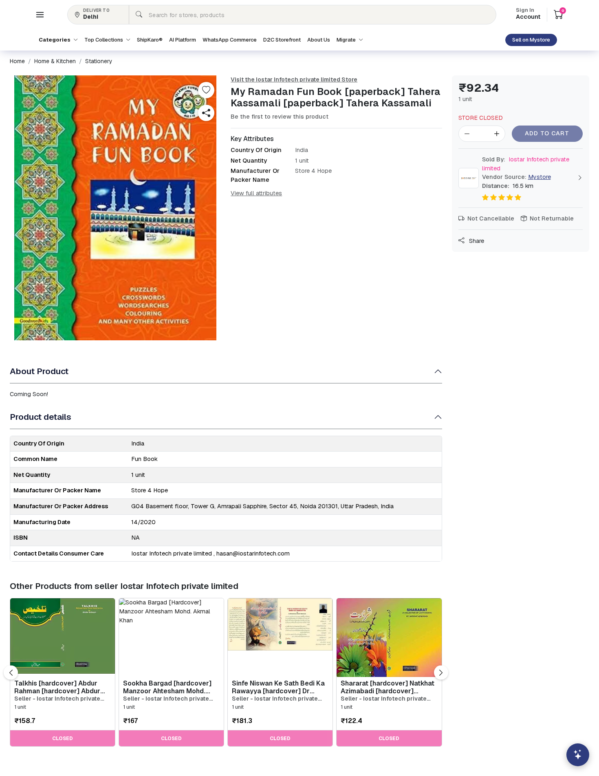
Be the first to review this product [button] (279, 116)
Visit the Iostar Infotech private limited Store (294, 79)
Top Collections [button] (104, 39)
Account (528, 14)
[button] (39, 14)
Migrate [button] (347, 39)
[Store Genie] (577, 754)
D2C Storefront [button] (282, 39)
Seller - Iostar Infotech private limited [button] (57, 698)
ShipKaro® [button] (150, 39)
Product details (40, 416)
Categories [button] (55, 39)
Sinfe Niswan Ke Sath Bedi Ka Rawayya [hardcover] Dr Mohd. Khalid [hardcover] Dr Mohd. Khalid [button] (278, 687)
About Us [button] (318, 39)
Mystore (539, 177)
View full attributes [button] (256, 193)
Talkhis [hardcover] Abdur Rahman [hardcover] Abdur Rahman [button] (57, 687)
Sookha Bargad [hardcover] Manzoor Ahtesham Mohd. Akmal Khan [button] (167, 687)
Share (475, 241)
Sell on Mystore (531, 39)
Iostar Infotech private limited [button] (525, 164)
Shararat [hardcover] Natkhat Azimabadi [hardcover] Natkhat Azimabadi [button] (387, 687)
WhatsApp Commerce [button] (230, 39)
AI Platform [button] (182, 39)
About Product (39, 371)
